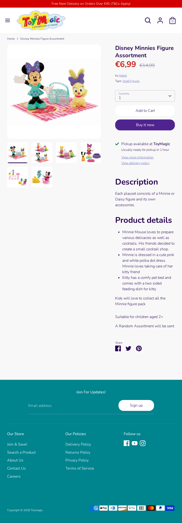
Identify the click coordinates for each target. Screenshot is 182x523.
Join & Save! (17, 444)
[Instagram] (143, 443)
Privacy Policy (77, 460)
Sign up (136, 405)
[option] (54, 93)
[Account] (160, 18)
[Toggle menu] (7, 20)
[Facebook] (126, 443)
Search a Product (21, 452)
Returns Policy (77, 452)
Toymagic (37, 510)
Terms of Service (79, 468)
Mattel (123, 75)
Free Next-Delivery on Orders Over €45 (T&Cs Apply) (91, 3)
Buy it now (145, 125)
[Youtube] (134, 443)
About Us (15, 460)
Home (11, 39)
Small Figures (131, 81)
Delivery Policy (78, 444)
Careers (14, 476)
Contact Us (16, 468)
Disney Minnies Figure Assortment (42, 39)
